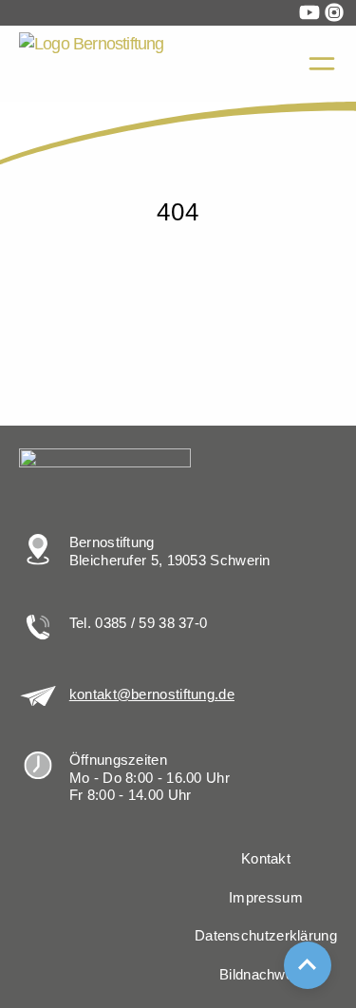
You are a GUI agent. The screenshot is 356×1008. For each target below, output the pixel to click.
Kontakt (265, 858)
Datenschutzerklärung (266, 935)
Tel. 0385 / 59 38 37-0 (138, 623)
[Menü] (322, 63)
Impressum (266, 897)
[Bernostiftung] (128, 64)
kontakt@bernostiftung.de (151, 694)
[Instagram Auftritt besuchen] (334, 12)
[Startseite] (30, 121)
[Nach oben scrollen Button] (307, 965)
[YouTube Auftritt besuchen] (309, 12)
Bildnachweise (265, 974)
